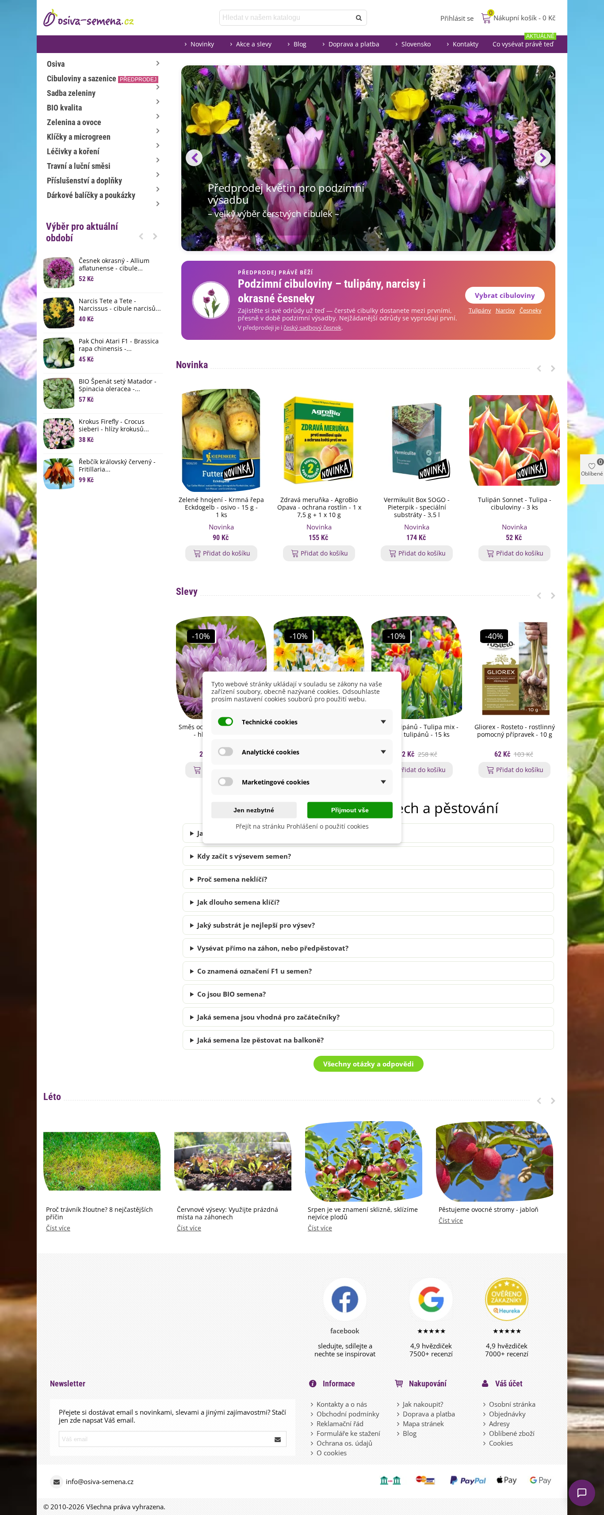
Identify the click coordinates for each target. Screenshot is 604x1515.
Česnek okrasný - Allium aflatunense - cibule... (114, 264)
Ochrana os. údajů (344, 1443)
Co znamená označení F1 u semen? (254, 971)
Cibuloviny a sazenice (102, 78)
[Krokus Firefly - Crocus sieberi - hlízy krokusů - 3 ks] (58, 433)
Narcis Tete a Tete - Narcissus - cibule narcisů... (120, 304)
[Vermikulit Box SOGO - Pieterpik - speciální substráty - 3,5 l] (416, 440)
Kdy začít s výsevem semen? (244, 856)
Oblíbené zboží (512, 1433)
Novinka (192, 364)
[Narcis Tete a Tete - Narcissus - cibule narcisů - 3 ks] (58, 312)
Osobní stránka (512, 1404)
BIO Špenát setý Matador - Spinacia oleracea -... (118, 385)
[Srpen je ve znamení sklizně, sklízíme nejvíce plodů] (363, 1160)
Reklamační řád (340, 1423)
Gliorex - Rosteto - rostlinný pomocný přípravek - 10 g (514, 730)
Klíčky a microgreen (79, 136)
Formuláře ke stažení (348, 1433)
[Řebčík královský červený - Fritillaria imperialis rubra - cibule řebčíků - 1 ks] (58, 473)
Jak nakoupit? (423, 1404)
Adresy (499, 1423)
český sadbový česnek (312, 327)
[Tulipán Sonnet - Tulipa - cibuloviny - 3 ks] (514, 440)
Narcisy (505, 310)
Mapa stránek (423, 1423)
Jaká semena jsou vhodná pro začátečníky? (268, 1017)
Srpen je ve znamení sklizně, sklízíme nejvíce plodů (363, 1213)
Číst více (58, 1228)
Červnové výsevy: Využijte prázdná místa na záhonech (227, 1213)
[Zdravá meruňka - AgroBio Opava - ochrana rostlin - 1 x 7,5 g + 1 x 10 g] (319, 440)
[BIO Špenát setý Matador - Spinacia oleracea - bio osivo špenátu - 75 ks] (58, 393)
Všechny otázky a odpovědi (368, 1063)
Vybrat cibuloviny (505, 295)
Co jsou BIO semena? (231, 994)
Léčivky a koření (73, 151)
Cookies (501, 1443)
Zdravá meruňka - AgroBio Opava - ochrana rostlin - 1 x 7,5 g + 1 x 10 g (319, 507)
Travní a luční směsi (79, 166)
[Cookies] (485, 1443)
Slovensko (416, 44)
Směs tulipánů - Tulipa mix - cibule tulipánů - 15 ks (417, 730)
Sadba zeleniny (71, 93)
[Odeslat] (359, 17)
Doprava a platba (354, 44)
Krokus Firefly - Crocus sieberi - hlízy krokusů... (114, 425)
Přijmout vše (350, 810)
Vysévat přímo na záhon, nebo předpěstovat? (272, 948)
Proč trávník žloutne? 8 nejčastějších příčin (99, 1213)
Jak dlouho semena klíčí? (238, 902)
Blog (300, 44)
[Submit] (278, 1438)
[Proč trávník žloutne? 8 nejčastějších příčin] (102, 1160)
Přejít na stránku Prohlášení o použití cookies (302, 826)
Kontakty (465, 44)
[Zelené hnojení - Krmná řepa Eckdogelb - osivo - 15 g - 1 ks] (221, 440)
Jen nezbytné (253, 810)
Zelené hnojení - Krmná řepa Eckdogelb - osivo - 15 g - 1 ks (221, 507)
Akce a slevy (253, 44)
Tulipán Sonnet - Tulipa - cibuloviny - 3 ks (514, 503)
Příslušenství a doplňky (84, 180)
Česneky (531, 310)
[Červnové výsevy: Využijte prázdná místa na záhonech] (232, 1160)
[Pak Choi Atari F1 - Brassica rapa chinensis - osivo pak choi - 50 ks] (58, 353)
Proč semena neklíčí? (232, 879)
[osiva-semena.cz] (96, 18)
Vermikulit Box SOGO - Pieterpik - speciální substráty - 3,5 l (417, 507)
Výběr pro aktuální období (82, 232)
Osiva (56, 64)
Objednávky (507, 1413)
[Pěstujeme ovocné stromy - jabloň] (494, 1160)
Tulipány (480, 310)
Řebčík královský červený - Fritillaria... (117, 465)
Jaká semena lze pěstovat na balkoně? (260, 1039)
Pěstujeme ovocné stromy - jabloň (489, 1210)
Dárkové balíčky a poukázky (91, 195)
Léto (52, 1096)
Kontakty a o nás (342, 1404)
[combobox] (286, 17)
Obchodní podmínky (348, 1413)
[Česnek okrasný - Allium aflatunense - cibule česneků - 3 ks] (58, 272)
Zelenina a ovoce (74, 122)
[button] (141, 236)
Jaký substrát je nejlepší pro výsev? (256, 925)
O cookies (332, 1452)
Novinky (202, 44)
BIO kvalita (64, 107)
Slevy (187, 591)
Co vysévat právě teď (523, 41)
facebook (344, 1330)
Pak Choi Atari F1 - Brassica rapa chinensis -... (119, 345)
